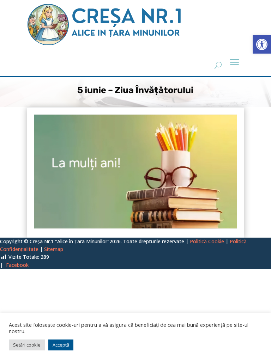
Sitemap (53, 249)
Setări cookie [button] (27, 345)
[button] (262, 44)
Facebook (17, 265)
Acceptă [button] (61, 345)
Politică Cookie (207, 241)
